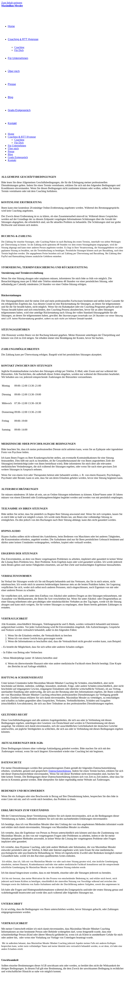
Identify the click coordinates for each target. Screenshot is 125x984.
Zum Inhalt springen (11, 2)
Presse (11, 151)
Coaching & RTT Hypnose (22, 136)
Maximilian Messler (12, 5)
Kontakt (12, 160)
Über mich (13, 148)
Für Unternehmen (17, 145)
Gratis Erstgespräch (18, 157)
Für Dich (19, 142)
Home (11, 133)
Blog (10, 154)
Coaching (19, 139)
